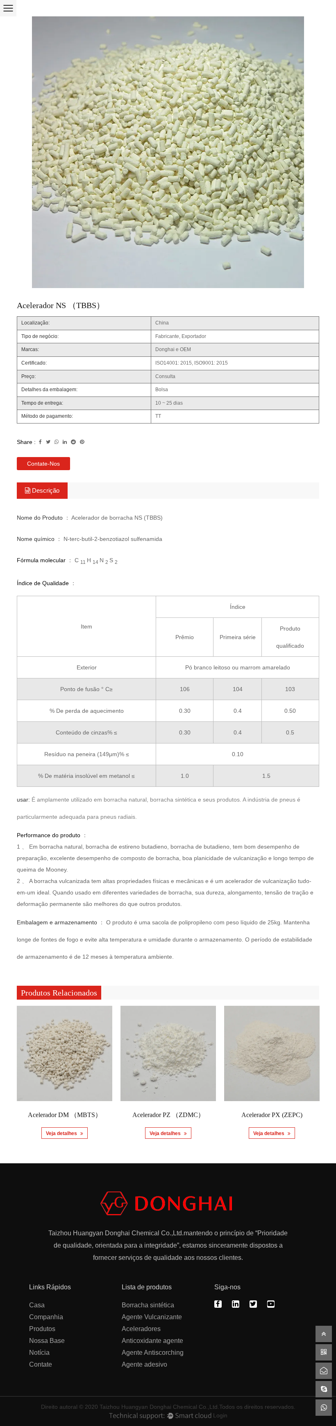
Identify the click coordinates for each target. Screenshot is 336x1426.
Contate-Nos (43, 463)
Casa (37, 1305)
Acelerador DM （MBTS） (65, 1114)
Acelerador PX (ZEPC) (271, 1114)
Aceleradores (141, 1328)
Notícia (39, 1352)
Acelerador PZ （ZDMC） (168, 1114)
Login (220, 1415)
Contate (40, 1364)
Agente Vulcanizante (152, 1316)
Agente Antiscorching (153, 1352)
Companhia (46, 1316)
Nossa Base (47, 1340)
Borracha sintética (148, 1305)
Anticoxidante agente (152, 1340)
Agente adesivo (144, 1364)
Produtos (42, 1328)
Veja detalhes (62, 1133)
